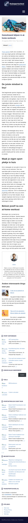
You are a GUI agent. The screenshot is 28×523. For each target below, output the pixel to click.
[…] (20, 343)
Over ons (6, 508)
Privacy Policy (8, 510)
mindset (17, 105)
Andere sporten (14, 483)
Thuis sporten (6, 52)
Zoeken (22, 375)
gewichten (5, 190)
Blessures (12, 475)
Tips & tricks (19, 41)
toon (10, 45)
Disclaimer (7, 512)
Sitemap (6, 514)
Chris (14, 41)
